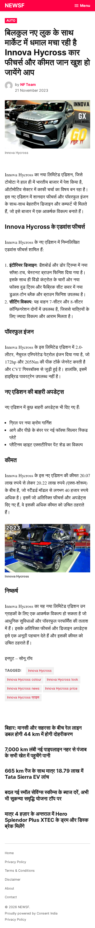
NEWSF (15, 5)
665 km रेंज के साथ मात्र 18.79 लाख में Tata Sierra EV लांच (44, 774)
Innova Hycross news (23, 688)
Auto (10, 20)
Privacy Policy (15, 862)
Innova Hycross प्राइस (23, 697)
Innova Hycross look (62, 679)
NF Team (28, 84)
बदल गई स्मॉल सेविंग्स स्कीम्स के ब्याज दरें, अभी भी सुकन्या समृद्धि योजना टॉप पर (47, 795)
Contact (11, 897)
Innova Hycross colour (24, 679)
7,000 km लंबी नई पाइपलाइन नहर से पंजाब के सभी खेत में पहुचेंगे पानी (46, 752)
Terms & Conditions (20, 870)
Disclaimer (13, 879)
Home (9, 853)
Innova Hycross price (61, 688)
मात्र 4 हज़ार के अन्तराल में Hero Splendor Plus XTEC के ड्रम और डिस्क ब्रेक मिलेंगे (46, 820)
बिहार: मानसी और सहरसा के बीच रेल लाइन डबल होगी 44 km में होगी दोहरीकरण (43, 730)
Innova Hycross (40, 671)
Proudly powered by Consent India (31, 913)
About (9, 888)
